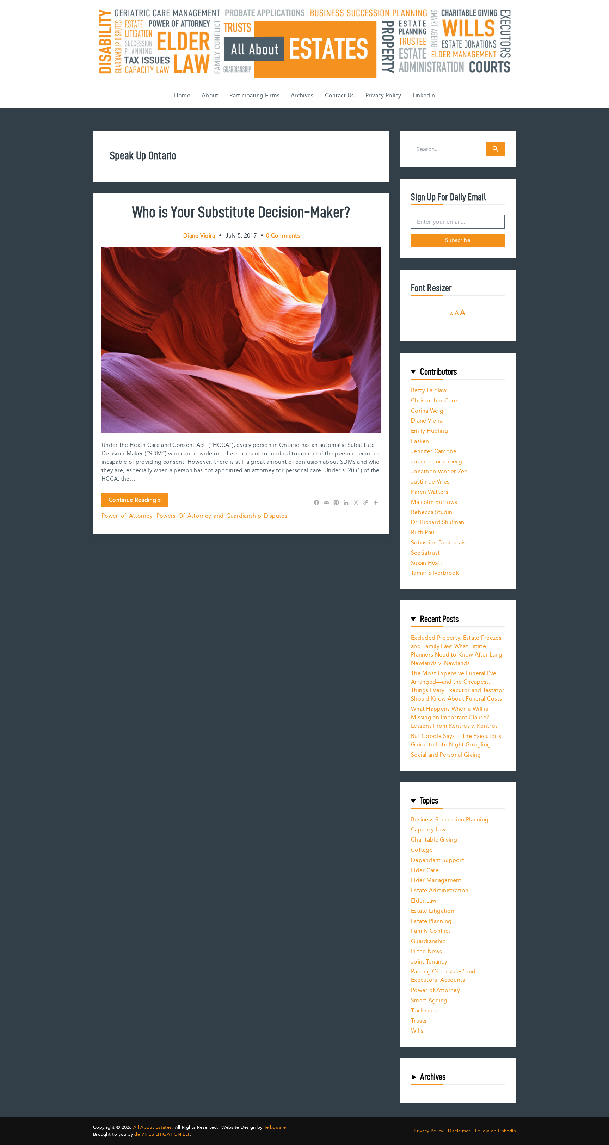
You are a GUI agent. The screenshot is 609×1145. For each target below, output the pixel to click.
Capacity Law (428, 829)
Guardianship (428, 941)
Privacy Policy (383, 95)
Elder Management (436, 880)
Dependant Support (437, 860)
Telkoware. (276, 1127)
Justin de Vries (430, 482)
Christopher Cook (435, 400)
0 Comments (283, 236)
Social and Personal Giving (446, 755)
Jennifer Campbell (435, 451)
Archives (302, 95)
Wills (417, 1031)
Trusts (419, 1021)
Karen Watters (429, 492)
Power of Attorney (127, 516)
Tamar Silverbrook (435, 573)
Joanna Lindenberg (436, 461)
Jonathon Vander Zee (439, 471)
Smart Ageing (429, 1000)
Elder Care (425, 870)
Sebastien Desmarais (438, 542)
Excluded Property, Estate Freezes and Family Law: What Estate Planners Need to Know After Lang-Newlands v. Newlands (457, 651)
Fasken (420, 441)
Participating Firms (254, 95)
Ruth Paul (423, 532)
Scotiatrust (425, 553)
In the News (426, 951)
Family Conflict (431, 931)
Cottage (422, 850)
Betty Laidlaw (429, 390)
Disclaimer (459, 1131)
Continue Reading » (134, 501)
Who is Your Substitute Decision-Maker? (241, 211)
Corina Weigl (428, 411)
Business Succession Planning (449, 819)
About (210, 95)
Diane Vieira (427, 421)
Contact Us (339, 95)
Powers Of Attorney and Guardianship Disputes (221, 516)
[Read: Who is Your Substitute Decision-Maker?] (241, 339)
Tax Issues (424, 1011)
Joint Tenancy (429, 962)
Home (182, 95)
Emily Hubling (429, 431)
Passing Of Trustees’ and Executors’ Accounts (443, 976)
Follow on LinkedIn (495, 1131)
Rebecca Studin (431, 512)
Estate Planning (431, 921)
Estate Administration (439, 890)
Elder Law (424, 901)
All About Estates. (153, 1127)
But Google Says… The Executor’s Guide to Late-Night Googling (456, 740)
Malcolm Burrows (434, 502)
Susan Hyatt (426, 563)
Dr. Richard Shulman (438, 522)
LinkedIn (424, 95)
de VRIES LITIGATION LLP (162, 1134)
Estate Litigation (432, 911)
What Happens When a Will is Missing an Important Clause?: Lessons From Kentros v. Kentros (454, 718)
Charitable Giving (434, 840)
